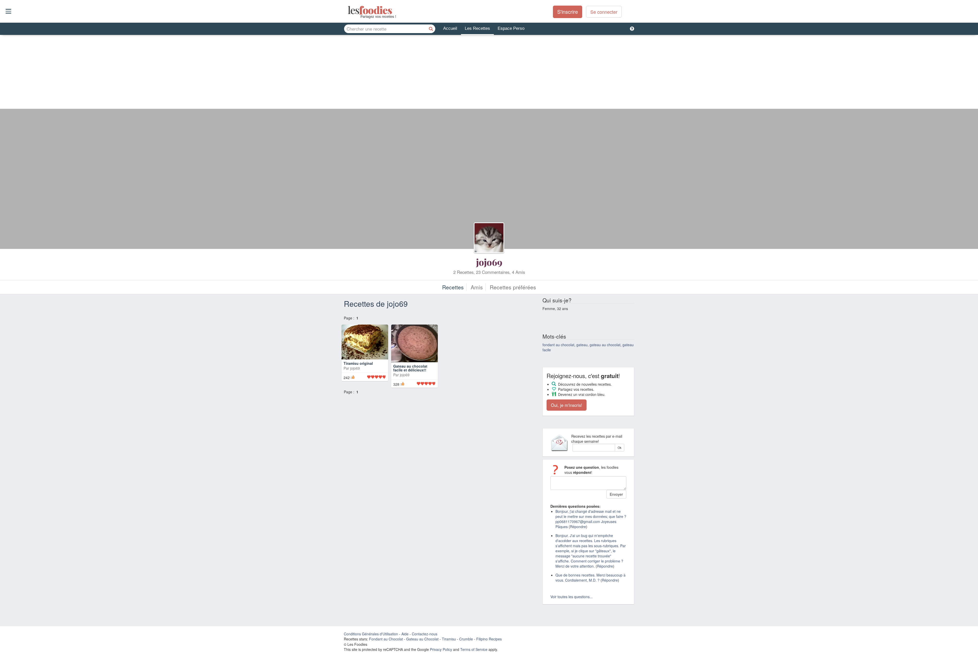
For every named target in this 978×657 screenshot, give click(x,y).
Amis (477, 287)
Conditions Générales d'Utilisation (371, 633)
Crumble (466, 638)
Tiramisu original (358, 373)
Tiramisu (449, 638)
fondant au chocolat (558, 344)
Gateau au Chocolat (422, 638)
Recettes (453, 287)
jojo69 (489, 262)
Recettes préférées (513, 287)
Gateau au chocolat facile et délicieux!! (410, 376)
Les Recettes (477, 28)
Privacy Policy (441, 649)
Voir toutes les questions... (571, 596)
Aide (405, 633)
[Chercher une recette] (431, 28)
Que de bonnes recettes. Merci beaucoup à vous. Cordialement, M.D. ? (590, 577)
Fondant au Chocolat (386, 638)
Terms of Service (473, 649)
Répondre (578, 526)
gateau (582, 344)
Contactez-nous (424, 633)
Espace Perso (511, 28)
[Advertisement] (489, 73)
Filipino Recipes (489, 638)
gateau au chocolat (605, 344)
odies (348, 10)
